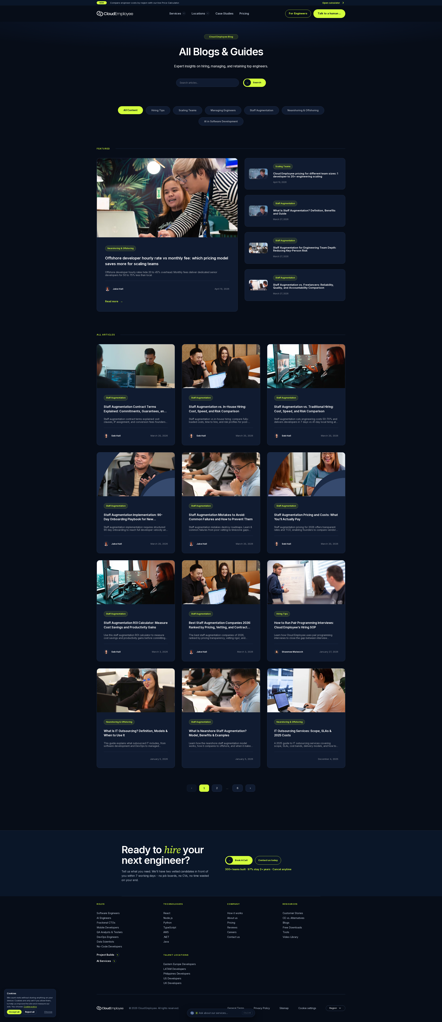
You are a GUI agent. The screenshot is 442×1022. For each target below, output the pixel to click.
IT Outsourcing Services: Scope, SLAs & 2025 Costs (303, 733)
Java (166, 941)
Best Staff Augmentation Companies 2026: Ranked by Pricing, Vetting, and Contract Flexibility (220, 627)
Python (167, 922)
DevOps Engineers (108, 937)
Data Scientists (105, 941)
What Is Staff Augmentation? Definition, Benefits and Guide (304, 212)
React (166, 913)
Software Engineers (108, 913)
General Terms (235, 1008)
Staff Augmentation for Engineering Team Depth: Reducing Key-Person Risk (304, 249)
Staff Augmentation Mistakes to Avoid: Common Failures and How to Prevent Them (221, 517)
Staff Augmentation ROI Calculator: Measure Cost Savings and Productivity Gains (136, 625)
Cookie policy (30, 1006)
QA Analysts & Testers (110, 932)
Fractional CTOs (106, 922)
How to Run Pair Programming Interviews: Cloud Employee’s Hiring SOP (304, 625)
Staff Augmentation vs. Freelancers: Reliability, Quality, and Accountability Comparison (303, 286)
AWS (166, 932)
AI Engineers (104, 918)
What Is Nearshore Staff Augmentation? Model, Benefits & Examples (218, 733)
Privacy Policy (262, 1008)
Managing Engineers (223, 110)
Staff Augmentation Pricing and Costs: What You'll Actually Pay (306, 517)
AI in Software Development (221, 121)
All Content (130, 110)
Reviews (232, 927)
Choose (48, 1012)
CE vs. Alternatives (293, 918)
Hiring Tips (158, 110)
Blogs (286, 922)
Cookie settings (307, 1008)
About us (232, 918)
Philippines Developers (176, 973)
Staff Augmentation (261, 110)
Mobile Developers (108, 927)
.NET (166, 937)
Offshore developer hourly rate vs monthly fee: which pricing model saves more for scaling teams (166, 261)
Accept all (14, 1012)
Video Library (290, 937)
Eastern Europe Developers (179, 964)
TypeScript (169, 927)
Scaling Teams (187, 110)
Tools (286, 932)
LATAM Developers (174, 969)
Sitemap (284, 1008)
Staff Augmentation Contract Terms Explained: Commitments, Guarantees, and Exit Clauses (135, 411)
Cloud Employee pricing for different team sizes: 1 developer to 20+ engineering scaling (305, 175)
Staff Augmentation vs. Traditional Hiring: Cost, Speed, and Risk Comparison (304, 409)
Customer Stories (293, 913)
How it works (235, 913)
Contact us (233, 937)
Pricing (231, 922)
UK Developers (172, 983)
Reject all (29, 1012)
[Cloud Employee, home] (115, 13)
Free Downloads (292, 927)
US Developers (172, 978)
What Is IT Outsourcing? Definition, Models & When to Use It (136, 733)
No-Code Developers (109, 946)
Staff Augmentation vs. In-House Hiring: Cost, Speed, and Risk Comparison (217, 409)
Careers (231, 932)
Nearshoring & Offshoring (303, 110)
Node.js (167, 918)
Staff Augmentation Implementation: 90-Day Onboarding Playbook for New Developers (133, 519)
